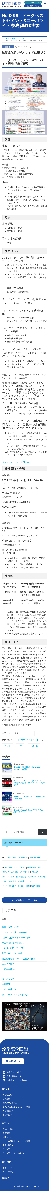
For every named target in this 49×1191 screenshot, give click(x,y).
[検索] (42, 832)
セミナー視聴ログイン (33, 2)
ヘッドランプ (8, 1172)
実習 (20, 746)
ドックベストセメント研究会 (15, 462)
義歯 (39, 868)
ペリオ (7, 746)
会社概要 (6, 984)
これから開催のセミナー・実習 (16, 937)
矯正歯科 (5, 877)
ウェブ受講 (7, 1115)
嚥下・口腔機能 (10, 881)
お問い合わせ (34, 6)
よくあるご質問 (9, 979)
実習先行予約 (8, 1145)
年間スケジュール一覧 (12, 953)
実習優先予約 (8, 1111)
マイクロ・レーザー (34, 881)
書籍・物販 (6, 1162)
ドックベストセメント (28, 740)
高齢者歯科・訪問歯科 (36, 877)
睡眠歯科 (12, 886)
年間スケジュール (10, 1103)
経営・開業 (35, 886)
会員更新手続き (9, 969)
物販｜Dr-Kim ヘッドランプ (15, 995)
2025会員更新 (10, 858)
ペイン (5, 886)
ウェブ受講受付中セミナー (14, 943)
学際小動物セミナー (15, 1076)
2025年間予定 (35, 858)
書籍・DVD (7, 1168)
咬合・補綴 (31, 868)
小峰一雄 (34, 746)
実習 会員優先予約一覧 (12, 948)
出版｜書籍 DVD (10, 989)
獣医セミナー (7, 1123)
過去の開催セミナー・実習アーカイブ (20, 959)
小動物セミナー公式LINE (17, 1080)
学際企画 (20, 1186)
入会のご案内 (8, 964)
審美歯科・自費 (24, 886)
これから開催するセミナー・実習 (16, 1107)
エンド (16, 868)
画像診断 (21, 881)
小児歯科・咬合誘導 (18, 877)
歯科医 (7, 47)
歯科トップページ (10, 927)
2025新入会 (22, 858)
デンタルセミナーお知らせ (14, 932)
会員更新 (6, 1099)
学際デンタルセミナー (16, 1072)
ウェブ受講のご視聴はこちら (24, 900)
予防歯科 (34, 872)
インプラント (24, 872)
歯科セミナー (7, 1089)
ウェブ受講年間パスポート (14, 1153)
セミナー (28, 733)
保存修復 (8, 868)
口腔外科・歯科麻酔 (10, 872)
